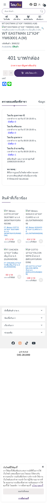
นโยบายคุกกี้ (37, 485)
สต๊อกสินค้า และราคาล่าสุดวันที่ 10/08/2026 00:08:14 (20, 160)
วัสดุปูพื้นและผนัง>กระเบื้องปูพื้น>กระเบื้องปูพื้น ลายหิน (21, 30)
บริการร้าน (16, 19)
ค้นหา (41, 11)
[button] (42, 28)
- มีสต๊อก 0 (11, 122)
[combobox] (20, 11)
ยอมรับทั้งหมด (23, 491)
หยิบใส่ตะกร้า (31, 73)
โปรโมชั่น (7, 19)
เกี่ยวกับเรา (39, 19)
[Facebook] (31, 4)
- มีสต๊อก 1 (11, 155)
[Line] (35, 4)
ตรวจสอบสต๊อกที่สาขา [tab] (14, 102)
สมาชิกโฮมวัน (28, 19)
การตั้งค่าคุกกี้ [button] (23, 498)
